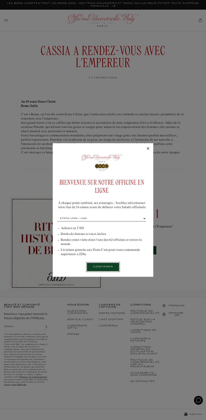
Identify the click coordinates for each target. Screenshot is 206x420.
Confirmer (103, 267)
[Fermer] (148, 148)
